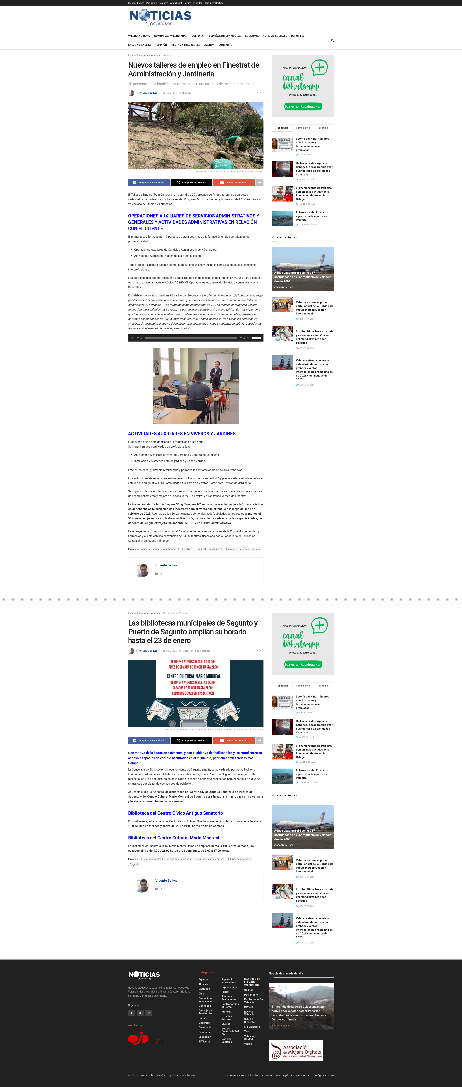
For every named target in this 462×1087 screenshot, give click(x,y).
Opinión (161, 44)
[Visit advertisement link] (303, 86)
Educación (205, 1036)
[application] (195, 338)
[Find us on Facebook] (131, 1013)
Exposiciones (229, 987)
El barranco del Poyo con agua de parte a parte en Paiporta (312, 216)
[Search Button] (332, 40)
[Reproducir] (133, 338)
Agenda (209, 44)
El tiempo (205, 1041)
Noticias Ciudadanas (185, 1075)
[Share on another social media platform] (259, 182)
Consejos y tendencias (206, 1012)
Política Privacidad (193, 3)
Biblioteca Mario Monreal (209, 859)
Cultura (197, 35)
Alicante (167, 55)
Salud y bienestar (140, 44)
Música (225, 1023)
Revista (248, 1006)
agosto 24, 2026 (284, 287)
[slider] (257, 337)
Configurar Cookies (213, 3)
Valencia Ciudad (139, 35)
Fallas (225, 991)
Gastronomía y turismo (230, 1005)
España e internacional (225, 35)
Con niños (205, 1005)
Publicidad (151, 3)
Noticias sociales (275, 35)
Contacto (163, 3)
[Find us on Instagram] (148, 1013)
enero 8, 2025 (170, 93)
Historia (226, 1011)
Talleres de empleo (249, 549)
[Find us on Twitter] (140, 1013)
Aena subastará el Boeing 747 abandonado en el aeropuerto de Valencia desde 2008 (302, 277)
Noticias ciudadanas (146, 1075)
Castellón (204, 988)
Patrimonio (251, 994)
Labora (230, 549)
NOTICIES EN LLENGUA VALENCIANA (252, 982)
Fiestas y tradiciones (185, 44)
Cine (201, 993)
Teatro (248, 1031)
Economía (252, 35)
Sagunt (134, 864)
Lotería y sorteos (226, 1018)
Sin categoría (252, 1026)
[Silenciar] (248, 338)
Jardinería (216, 549)
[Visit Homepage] (160, 18)
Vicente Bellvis (148, 93)
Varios (248, 1043)
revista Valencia (249, 1013)
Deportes (297, 35)
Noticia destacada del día (230, 1031)
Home (131, 55)
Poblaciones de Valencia (175, 613)
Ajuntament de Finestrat (177, 549)
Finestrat (201, 549)
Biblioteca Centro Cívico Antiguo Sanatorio (166, 859)
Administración (150, 549)
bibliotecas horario (239, 859)
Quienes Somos (136, 3)
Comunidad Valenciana (170, 35)
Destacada (205, 1027)
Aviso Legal (176, 3)
